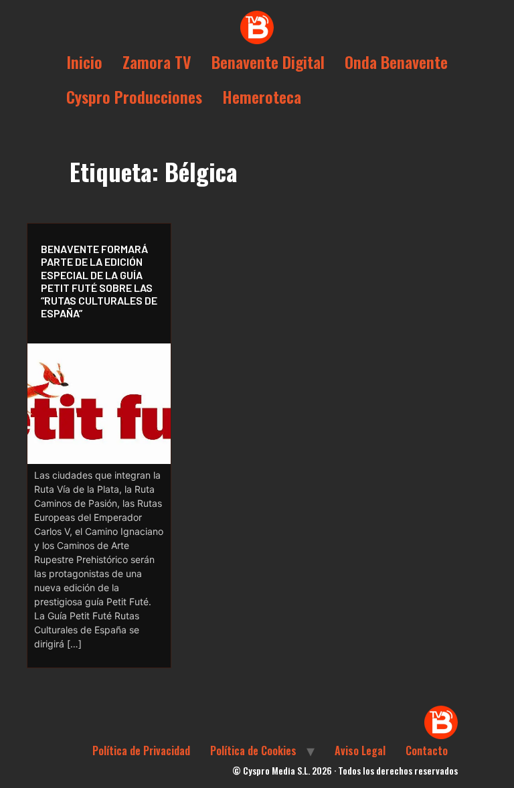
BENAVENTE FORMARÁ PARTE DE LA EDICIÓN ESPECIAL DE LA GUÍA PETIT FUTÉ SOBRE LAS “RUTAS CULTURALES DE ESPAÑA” (99, 280)
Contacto (427, 750)
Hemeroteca (261, 96)
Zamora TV (156, 62)
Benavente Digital (268, 62)
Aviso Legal (360, 750)
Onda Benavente (396, 62)
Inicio (84, 62)
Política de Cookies (253, 750)
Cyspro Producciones (134, 96)
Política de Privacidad (141, 750)
